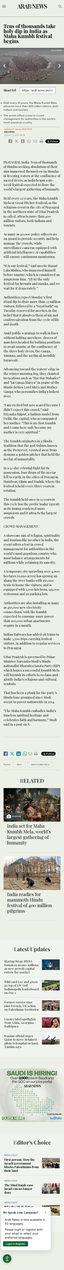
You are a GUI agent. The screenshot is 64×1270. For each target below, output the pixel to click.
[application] (32, 66)
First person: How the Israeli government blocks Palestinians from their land (21, 1165)
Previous (4, 65)
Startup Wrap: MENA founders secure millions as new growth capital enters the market (21, 966)
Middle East (11, 1155)
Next (59, 65)
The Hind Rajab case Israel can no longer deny (18, 1188)
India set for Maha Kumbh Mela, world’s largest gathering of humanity (29, 834)
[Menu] (4, 6)
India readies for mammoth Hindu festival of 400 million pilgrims (29, 902)
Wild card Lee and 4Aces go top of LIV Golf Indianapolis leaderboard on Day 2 (21, 987)
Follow (54, 141)
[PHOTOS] (32, 804)
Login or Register (15, 1243)
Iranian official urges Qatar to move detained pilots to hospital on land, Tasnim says (21, 1041)
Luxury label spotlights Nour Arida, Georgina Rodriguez (20, 1022)
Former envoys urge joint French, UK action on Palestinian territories (21, 1005)
